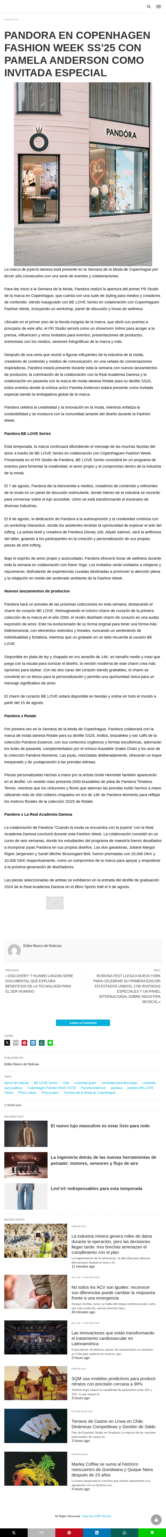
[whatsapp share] (42, 1043)
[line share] (50, 1043)
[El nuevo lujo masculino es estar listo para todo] (26, 1134)
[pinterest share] (24, 1043)
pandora (116, 1088)
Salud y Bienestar (86, 1277)
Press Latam (27, 1092)
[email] (41, 1532)
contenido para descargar (119, 1083)
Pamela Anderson (93, 1088)
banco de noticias (16, 1083)
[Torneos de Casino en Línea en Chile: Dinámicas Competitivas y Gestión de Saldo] (35, 1426)
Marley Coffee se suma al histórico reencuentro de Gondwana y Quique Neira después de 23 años (112, 1469)
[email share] (16, 1043)
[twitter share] (7, 1043)
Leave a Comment (83, 1023)
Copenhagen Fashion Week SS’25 (51, 1088)
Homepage (11, 19)
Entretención (82, 1411)
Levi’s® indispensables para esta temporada (96, 1188)
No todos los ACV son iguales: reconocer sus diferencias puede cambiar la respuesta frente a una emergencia (113, 1292)
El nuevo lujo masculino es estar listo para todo (100, 1125)
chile (66, 1083)
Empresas (79, 1226)
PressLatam (50, 1092)
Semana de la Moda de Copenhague (89, 1092)
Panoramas (80, 1454)
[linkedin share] (33, 1043)
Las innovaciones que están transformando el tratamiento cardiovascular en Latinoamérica (113, 1338)
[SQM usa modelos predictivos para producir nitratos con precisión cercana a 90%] (35, 1383)
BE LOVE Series (46, 1083)
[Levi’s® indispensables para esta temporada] (26, 1196)
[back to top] (156, 1519)
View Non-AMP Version (96, 1516)
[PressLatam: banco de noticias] (24, 6)
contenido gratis (85, 1083)
